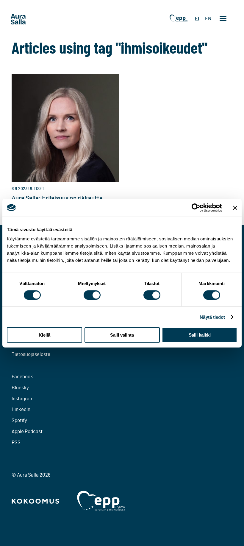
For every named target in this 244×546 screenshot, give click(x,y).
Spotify (19, 420)
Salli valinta (122, 334)
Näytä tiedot (212, 316)
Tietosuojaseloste (31, 354)
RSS (16, 442)
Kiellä (44, 334)
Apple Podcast (27, 431)
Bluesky (20, 387)
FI (197, 18)
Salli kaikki (200, 334)
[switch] (92, 295)
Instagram (23, 398)
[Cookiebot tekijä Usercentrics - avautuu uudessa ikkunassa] (196, 207)
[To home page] (29, 19)
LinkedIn (21, 409)
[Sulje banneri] (235, 208)
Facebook (22, 376)
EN (208, 18)
